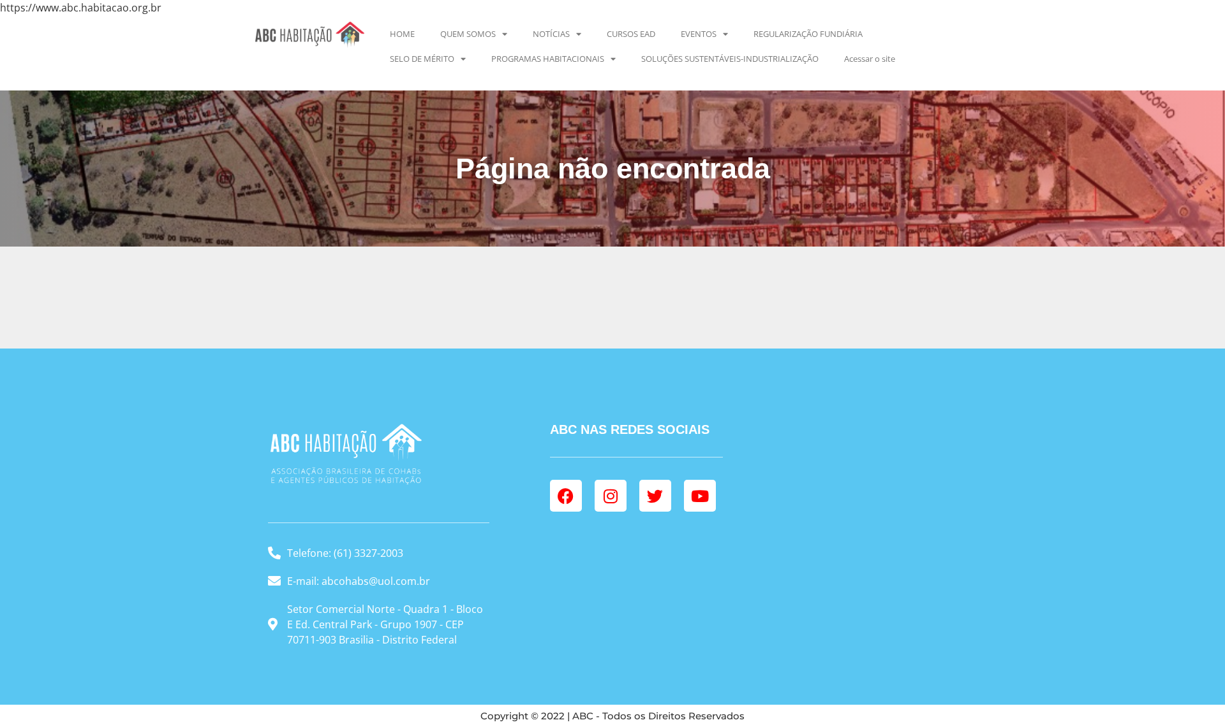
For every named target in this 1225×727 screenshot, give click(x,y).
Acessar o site (869, 58)
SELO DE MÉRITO (422, 58)
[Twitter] (655, 496)
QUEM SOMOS (468, 34)
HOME (402, 34)
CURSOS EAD (631, 34)
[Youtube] (700, 496)
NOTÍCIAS (551, 34)
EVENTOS (698, 34)
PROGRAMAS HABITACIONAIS (547, 58)
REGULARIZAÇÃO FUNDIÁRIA (808, 34)
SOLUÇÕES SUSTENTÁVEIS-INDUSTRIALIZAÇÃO (730, 58)
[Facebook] (566, 496)
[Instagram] (611, 496)
